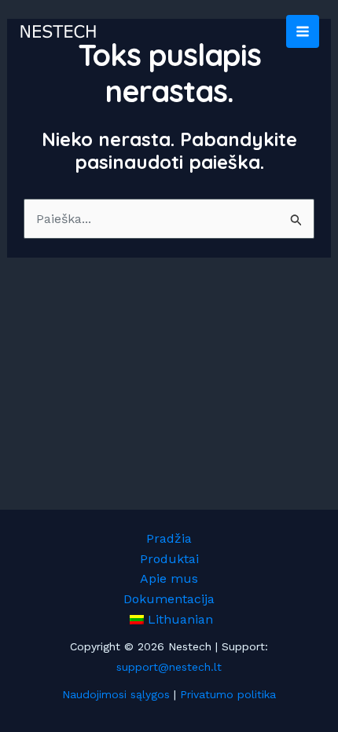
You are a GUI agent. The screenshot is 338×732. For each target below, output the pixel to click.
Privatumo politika (228, 694)
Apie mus (169, 578)
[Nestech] (58, 31)
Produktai (169, 558)
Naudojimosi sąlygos (116, 694)
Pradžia (169, 538)
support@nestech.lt (169, 667)
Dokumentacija (169, 598)
